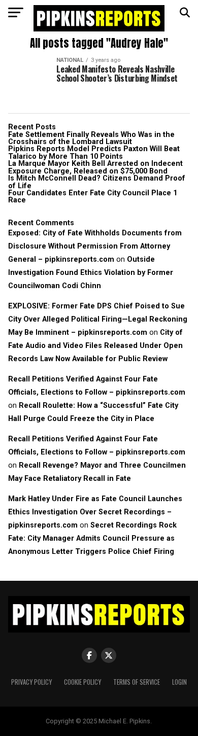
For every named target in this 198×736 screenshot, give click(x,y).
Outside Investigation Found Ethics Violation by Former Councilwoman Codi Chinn (90, 272)
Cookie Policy (82, 682)
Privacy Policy (31, 682)
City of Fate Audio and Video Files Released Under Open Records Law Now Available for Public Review (95, 345)
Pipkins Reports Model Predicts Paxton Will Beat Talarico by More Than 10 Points (94, 152)
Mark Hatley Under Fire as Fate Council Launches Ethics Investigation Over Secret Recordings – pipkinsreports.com (95, 512)
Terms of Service (136, 682)
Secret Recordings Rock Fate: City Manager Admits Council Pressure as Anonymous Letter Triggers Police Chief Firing (92, 538)
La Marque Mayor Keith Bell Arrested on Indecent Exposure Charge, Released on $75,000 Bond (95, 167)
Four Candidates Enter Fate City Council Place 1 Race (92, 196)
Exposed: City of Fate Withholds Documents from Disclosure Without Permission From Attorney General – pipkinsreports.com (95, 246)
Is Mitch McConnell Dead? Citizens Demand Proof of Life (96, 182)
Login (179, 682)
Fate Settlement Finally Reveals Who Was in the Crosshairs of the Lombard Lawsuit (91, 138)
